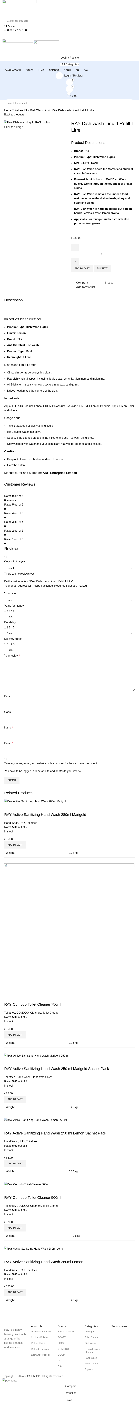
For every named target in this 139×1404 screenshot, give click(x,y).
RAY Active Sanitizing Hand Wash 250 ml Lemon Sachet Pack (55, 1133)
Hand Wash (11, 822)
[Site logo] (19, 8)
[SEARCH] (136, 19)
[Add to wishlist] (27, 808)
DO (59, 1360)
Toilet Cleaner (51, 1012)
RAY (22, 822)
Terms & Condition (41, 1331)
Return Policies (39, 1343)
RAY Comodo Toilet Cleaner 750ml (32, 1004)
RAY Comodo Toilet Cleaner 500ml (32, 1197)
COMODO (22, 1012)
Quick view (17, 808)
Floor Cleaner (92, 1363)
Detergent (90, 1331)
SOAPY (62, 1337)
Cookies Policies (39, 1337)
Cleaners (35, 1012)
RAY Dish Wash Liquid (38, 110)
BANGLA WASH (66, 1331)
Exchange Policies (41, 1354)
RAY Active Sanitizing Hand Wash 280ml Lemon (43, 1262)
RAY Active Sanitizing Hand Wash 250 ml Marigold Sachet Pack (56, 1069)
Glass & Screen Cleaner (93, 1350)
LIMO (61, 1343)
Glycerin (89, 1369)
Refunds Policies (40, 1349)
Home (8, 110)
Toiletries (18, 110)
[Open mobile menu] (69, 35)
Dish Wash (90, 1343)
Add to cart (82, 268)
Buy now (102, 268)
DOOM (61, 1354)
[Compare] (8, 808)
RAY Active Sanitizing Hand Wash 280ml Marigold (45, 814)
